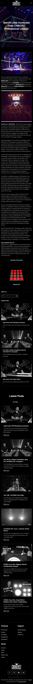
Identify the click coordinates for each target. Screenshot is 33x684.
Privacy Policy (22, 681)
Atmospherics (4, 637)
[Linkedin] (16, 296)
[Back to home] (16, 3)
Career (3, 650)
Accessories (4, 639)
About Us (3, 648)
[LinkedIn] (23, 672)
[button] (2, 3)
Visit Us (3, 657)
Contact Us (20, 634)
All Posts (15, 402)
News (2, 652)
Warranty (20, 632)
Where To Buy (4, 655)
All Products (4, 630)
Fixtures (3, 632)
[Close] (30, 680)
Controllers (4, 634)
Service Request (22, 630)
